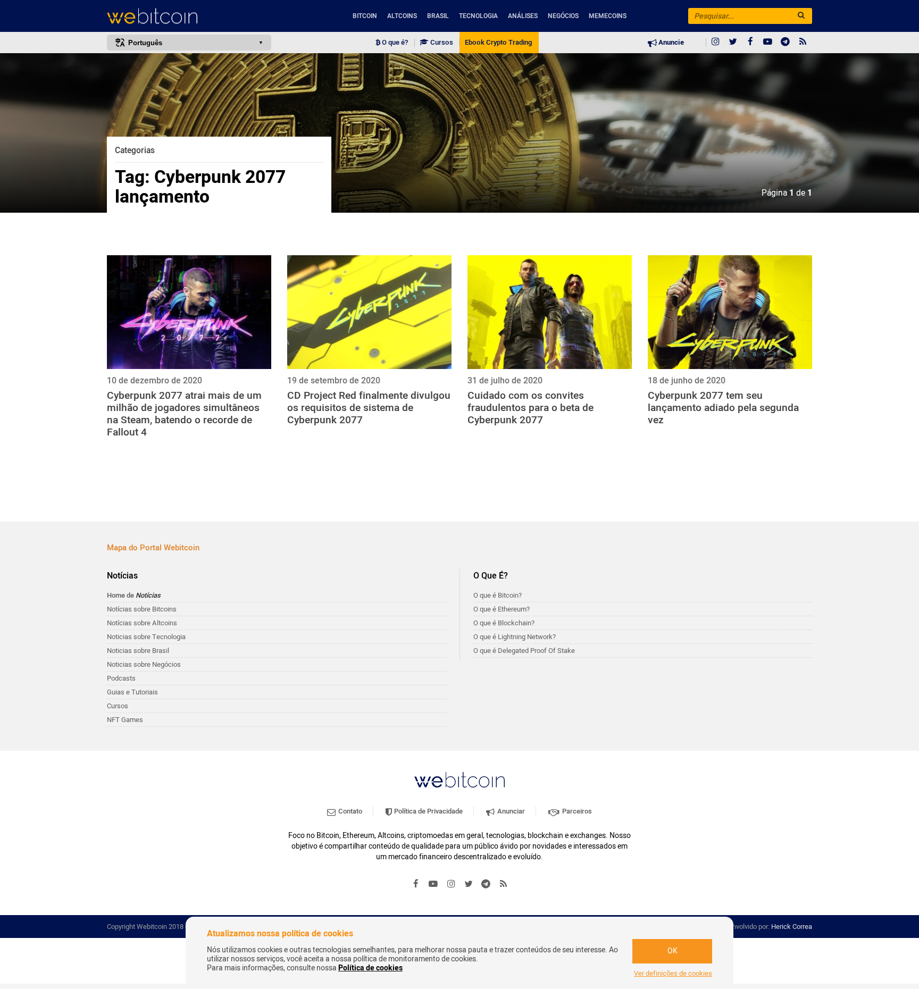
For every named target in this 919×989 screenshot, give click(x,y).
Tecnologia (478, 16)
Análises (523, 16)
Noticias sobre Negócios (144, 664)
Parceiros (576, 811)
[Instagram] (715, 42)
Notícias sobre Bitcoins (142, 609)
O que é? (394, 42)
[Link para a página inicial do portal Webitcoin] (459, 779)
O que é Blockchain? (503, 623)
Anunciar (510, 811)
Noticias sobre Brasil (138, 651)
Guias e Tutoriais (132, 692)
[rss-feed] (803, 42)
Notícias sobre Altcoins (142, 623)
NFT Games (125, 720)
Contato (349, 811)
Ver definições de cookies (673, 973)
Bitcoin (365, 16)
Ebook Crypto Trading (498, 42)
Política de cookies (370, 968)
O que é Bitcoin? (497, 595)
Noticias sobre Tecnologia (146, 637)
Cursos (441, 42)
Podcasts (121, 678)
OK (672, 951)
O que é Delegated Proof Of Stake (524, 651)
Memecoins (607, 16)
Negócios (563, 16)
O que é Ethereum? (501, 609)
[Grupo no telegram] (785, 42)
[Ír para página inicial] (189, 16)
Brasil (438, 16)
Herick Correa (791, 926)
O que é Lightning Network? (514, 637)
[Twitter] (733, 42)
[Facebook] (750, 42)
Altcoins (402, 16)
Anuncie (670, 42)
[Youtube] (768, 42)
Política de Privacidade (427, 811)
